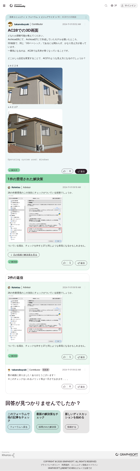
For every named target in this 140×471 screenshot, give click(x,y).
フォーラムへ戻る (18, 427)
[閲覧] (5, 5)
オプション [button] (85, 17)
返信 (82, 171)
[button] (64, 171)
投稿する (71, 427)
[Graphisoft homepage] (127, 455)
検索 (106, 5)
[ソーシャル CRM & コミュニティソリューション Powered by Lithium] (8, 454)
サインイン (130, 5)
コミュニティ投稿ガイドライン (84, 465)
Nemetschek (68, 468)
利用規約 (65, 465)
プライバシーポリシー (50, 465)
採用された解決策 (47, 427)
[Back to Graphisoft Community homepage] (18, 5)
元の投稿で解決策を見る (25, 254)
